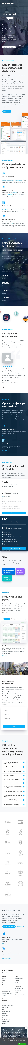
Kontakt (4, 978)
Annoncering (5, 989)
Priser (3, 943)
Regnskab (4, 1017)
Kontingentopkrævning (16, 618)
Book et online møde (8, 47)
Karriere (4, 982)
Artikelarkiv (5, 987)
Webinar (17, 980)
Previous (3, 387)
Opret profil (6, 111)
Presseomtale (5, 984)
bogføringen (9, 194)
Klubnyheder (18, 990)
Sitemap (4, 995)
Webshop (4, 1013)
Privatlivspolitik (6, 991)
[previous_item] (1, 619)
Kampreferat (5, 1023)
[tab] (14, 762)
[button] (14, 762)
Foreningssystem (6, 1011)
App (3, 1009)
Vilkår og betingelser (7, 993)
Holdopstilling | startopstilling (6, 1020)
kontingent (14, 192)
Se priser (13, 513)
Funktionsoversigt (6, 958)
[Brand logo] (8, 3)
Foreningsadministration (20, 995)
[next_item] (26, 619)
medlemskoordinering (7, 180)
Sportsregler (18, 982)
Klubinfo (17, 997)
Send (14, 726)
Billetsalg (17, 992)
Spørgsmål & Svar (19, 978)
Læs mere (4, 435)
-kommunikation (18, 180)
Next (6, 387)
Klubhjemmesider (19, 988)
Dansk (5, 972)
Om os (3, 980)
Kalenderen (5, 209)
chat (12, 223)
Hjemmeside (5, 1007)
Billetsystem (5, 1015)
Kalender (7, 618)
